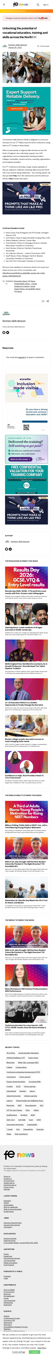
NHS (41, 1105)
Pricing (6, 1254)
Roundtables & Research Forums (16, 1327)
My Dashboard (9, 1296)
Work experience (21, 1134)
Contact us (8, 1179)
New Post (7, 1294)
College (9, 1067)
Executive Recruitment (12, 1225)
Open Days (8, 1325)
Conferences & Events (12, 1318)
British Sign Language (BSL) (28, 1062)
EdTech (6, 1203)
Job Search (8, 1227)
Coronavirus (11, 1077)
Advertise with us (10, 1185)
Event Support (9, 1265)
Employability (9, 1205)
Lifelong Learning (30, 1096)
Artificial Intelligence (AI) (16, 1058)
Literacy (10, 1101)
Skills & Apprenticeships (13, 1209)
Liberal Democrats (14, 1096)
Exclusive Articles (10, 1238)
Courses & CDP (9, 1320)
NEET (20, 1105)
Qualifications (12, 1115)
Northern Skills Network (17, 45)
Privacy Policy (9, 1187)
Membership (8, 1303)
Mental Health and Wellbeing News (29, 1101)
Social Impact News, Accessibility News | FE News (27, 289)
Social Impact (9, 1211)
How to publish (9, 1290)
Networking (8, 1323)
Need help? (8, 1305)
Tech (18, 1129)
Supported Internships (15, 1124)
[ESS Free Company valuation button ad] (26, 479)
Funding (10, 1086)
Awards (6, 1316)
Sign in (45, 5)
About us (7, 1176)
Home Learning (29, 1086)
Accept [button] (34, 1352)
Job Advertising (9, 1261)
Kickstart (22, 1091)
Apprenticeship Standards (28, 1053)
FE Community (9, 1181)
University (40, 1129)
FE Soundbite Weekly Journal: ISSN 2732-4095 (21, 1243)
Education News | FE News (24, 281)
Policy (28, 1110)
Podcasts (7, 1276)
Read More (42, 1348)
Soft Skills (21, 1120)
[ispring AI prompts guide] (26, 213)
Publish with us (9, 1183)
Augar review (33, 1058)
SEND (33, 1115)
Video (6, 1278)
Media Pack (8, 1256)
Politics (36, 1110)
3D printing (11, 1053)
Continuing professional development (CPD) (23, 1072)
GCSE (18, 1086)
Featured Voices (10, 1241)
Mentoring (10, 1105)
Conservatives (21, 1067)
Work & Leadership (11, 1207)
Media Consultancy (11, 1263)
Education (7, 1201)
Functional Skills (35, 1082)
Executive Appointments (13, 1223)
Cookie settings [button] (18, 1352)
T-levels (10, 1129)
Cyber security (25, 1077)
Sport (31, 1120)
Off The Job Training (14, 1110)
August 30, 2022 (15, 47)
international (11, 1091)
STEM (38, 1120)
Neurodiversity (30, 1105)
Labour (32, 1091)
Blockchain (11, 1062)
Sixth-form (11, 1120)
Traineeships (28, 1129)
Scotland (23, 1115)
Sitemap (7, 1189)
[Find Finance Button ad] (26, 449)
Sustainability (32, 1124)
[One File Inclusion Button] (26, 388)
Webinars (7, 1329)
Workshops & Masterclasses (14, 1331)
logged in (22, 357)
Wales (9, 1134)
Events (6, 1298)
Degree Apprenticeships (16, 1082)
